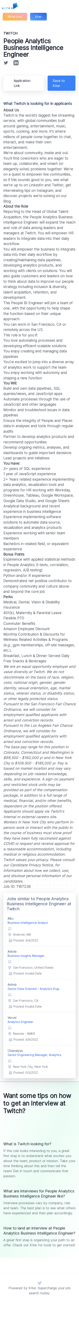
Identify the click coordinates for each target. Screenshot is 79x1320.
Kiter (38, 16)
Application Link (22, 83)
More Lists (15, 16)
